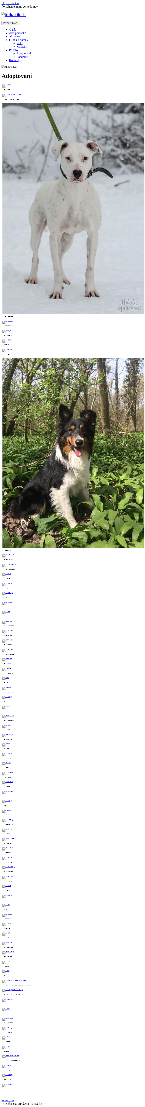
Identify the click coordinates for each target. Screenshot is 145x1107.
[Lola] (6, 1064)
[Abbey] (8, 819)
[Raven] (7, 998)
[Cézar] (7, 1083)
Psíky (20, 43)
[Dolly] (7, 913)
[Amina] (8, 847)
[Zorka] (7, 875)
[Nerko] (7, 339)
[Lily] (6, 611)
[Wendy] (73, 313)
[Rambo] (8, 648)
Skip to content (10, 3)
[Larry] (7, 828)
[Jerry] (6, 809)
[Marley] (8, 951)
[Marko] (7, 941)
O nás (12, 29)
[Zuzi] (6, 84)
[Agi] (6, 1045)
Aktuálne (14, 36)
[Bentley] (8, 866)
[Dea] (6, 960)
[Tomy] (7, 639)
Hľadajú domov (18, 39)
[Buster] (7, 771)
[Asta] (6, 923)
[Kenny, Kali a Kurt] (15, 979)
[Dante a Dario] (12, 93)
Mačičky (22, 46)
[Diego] (73, 547)
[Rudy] (7, 752)
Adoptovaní (24, 53)
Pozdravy (22, 56)
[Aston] (7, 630)
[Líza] (6, 885)
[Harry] (7, 1074)
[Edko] (7, 348)
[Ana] (6, 762)
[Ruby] (7, 696)
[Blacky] (8, 601)
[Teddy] (7, 734)
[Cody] (7, 582)
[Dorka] (7, 320)
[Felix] (7, 1036)
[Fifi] (6, 1008)
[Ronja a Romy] (12, 989)
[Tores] (7, 658)
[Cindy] (7, 592)
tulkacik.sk (8, 1100)
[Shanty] (8, 686)
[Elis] (6, 932)
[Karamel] (9, 563)
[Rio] (6, 705)
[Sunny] (7, 1017)
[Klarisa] (8, 554)
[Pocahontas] (10, 1055)
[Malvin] (8, 715)
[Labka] (7, 781)
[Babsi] (7, 724)
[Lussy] (7, 1027)
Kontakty (14, 60)
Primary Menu (10, 23)
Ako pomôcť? (17, 33)
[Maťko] (8, 838)
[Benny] (7, 790)
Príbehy (13, 50)
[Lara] (6, 573)
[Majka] (7, 330)
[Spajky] (8, 667)
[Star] (6, 743)
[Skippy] (8, 620)
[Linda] (7, 856)
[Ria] (6, 904)
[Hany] (7, 800)
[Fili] (5, 970)
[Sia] (5, 677)
